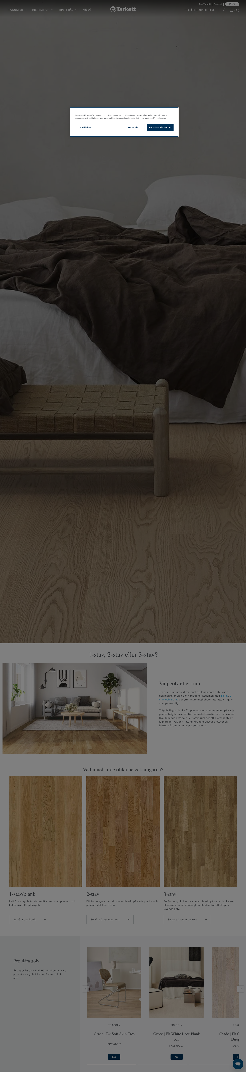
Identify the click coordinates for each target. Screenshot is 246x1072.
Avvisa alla (133, 127)
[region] (124, 122)
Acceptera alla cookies (160, 127)
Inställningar (86, 127)
